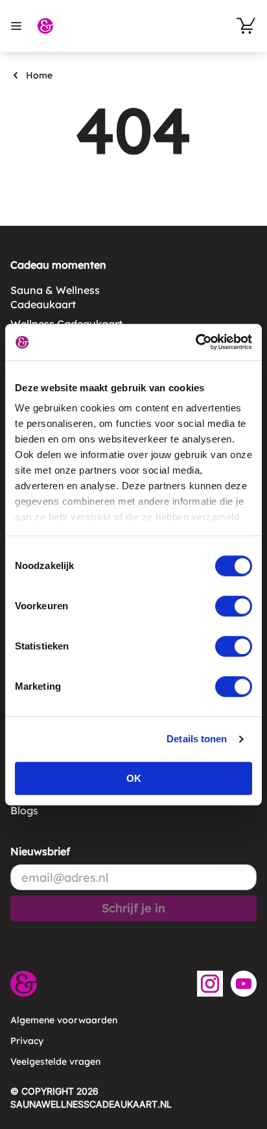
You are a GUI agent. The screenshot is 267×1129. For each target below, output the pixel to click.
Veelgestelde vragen (55, 1061)
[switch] (233, 606)
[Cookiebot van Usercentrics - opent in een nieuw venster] (195, 342)
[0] (246, 26)
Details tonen (197, 738)
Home (39, 75)
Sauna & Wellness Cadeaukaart (55, 297)
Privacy (26, 1041)
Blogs (24, 810)
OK (133, 778)
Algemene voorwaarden (63, 1020)
